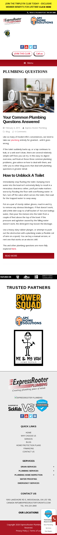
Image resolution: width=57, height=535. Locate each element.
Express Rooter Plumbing (36, 128)
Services (28, 439)
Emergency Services (28, 483)
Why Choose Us (28, 435)
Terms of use (35, 530)
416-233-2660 (51, 12)
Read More (11, 255)
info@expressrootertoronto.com (33, 502)
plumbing (15, 140)
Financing (28, 448)
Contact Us (28, 451)
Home (28, 432)
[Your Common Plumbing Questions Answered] (28, 110)
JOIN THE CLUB (22, 53)
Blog (8, 131)
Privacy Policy (22, 530)
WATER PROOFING (28, 479)
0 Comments (20, 131)
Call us (39, 53)
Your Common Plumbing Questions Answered (24, 119)
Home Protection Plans (28, 445)
